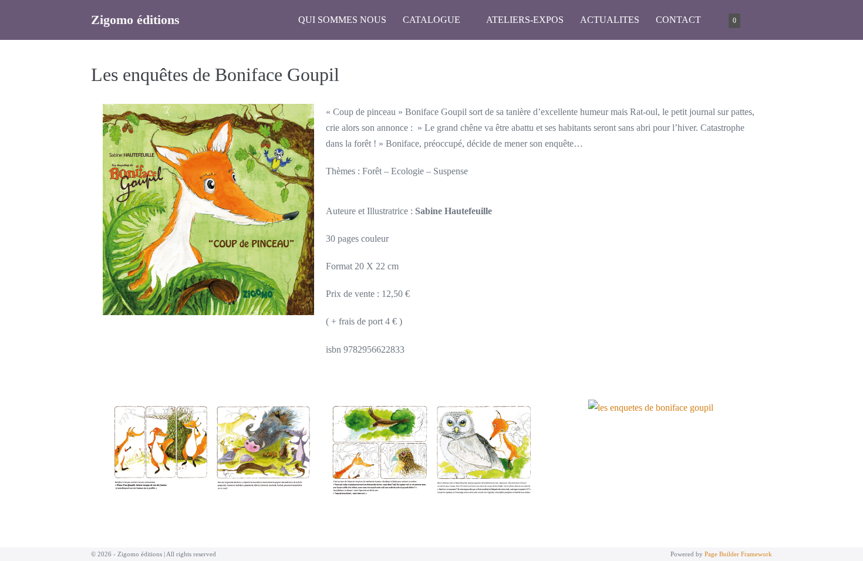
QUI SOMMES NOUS (342, 20)
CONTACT (678, 20)
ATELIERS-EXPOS (525, 20)
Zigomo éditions (135, 19)
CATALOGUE (433, 20)
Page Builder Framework (738, 553)
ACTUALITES (609, 20)
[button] (760, 19)
